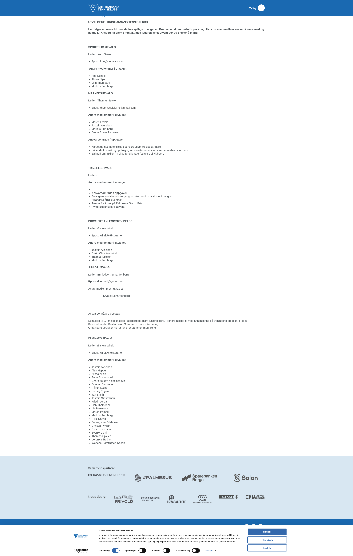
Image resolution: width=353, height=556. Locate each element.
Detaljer (208, 550)
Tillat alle (267, 532)
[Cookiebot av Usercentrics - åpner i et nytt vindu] (81, 551)
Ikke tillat (267, 548)
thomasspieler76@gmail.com (118, 107)
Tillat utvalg (267, 540)
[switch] (142, 550)
